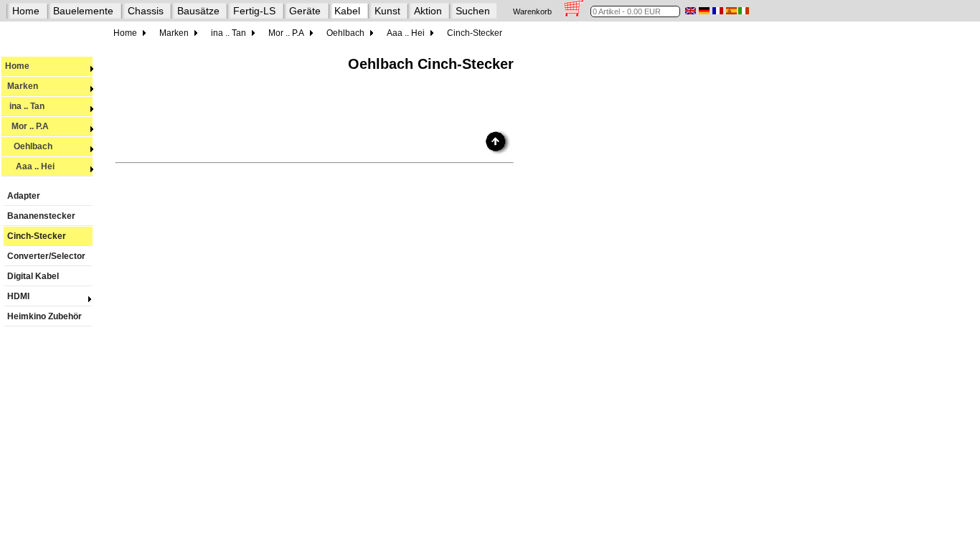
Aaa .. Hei (30, 166)
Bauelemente (83, 11)
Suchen (473, 11)
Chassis (146, 11)
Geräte (305, 11)
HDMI (18, 296)
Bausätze (198, 11)
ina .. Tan (24, 106)
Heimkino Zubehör (44, 316)
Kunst (387, 11)
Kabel (347, 11)
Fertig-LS (254, 11)
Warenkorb (532, 11)
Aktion (428, 11)
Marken (21, 86)
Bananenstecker (41, 216)
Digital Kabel (33, 276)
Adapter (23, 196)
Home (25, 11)
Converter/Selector (46, 256)
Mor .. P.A (27, 126)
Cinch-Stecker (36, 236)
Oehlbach (28, 146)
